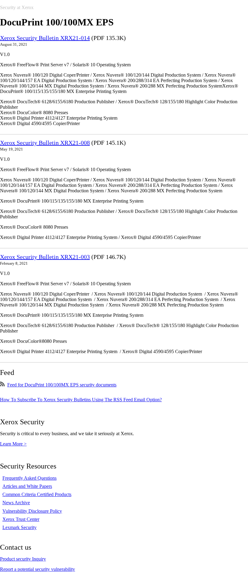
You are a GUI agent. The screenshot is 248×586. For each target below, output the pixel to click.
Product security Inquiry (23, 558)
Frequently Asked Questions (29, 478)
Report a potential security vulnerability (37, 569)
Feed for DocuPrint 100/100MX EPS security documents (61, 384)
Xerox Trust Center (20, 519)
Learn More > (13, 443)
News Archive (16, 502)
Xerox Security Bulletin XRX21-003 (45, 256)
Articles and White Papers (27, 486)
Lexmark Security (19, 527)
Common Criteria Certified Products (36, 494)
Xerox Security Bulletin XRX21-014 (45, 38)
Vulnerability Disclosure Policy (32, 511)
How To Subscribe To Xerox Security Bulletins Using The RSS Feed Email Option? (81, 399)
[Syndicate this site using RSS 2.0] (2, 384)
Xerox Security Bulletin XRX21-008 (45, 142)
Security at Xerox (17, 7)
